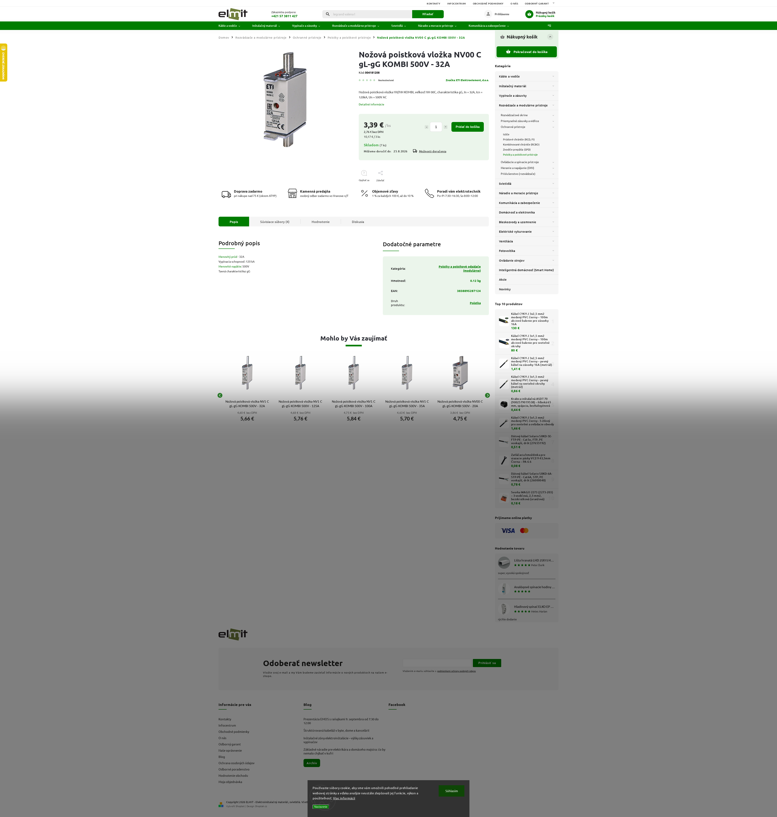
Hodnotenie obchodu (233, 775)
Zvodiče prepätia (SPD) (517, 149)
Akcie (503, 279)
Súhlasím (451, 791)
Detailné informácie (371, 104)
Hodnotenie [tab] (321, 221)
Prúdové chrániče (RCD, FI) (519, 139)
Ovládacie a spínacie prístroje (520, 162)
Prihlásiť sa (487, 663)
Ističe (506, 134)
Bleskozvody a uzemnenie (517, 222)
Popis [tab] (234, 221)
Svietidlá (505, 183)
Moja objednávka (230, 782)
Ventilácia (506, 241)
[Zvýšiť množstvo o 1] (445, 127)
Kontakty (433, 3)
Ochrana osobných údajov (237, 763)
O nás (514, 3)
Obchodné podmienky (488, 3)
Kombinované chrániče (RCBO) (521, 144)
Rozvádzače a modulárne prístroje (523, 105)
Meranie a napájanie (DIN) (517, 168)
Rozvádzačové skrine (514, 115)
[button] (247, 418)
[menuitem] (232, 25)
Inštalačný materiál (512, 86)
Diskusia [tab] (358, 221)
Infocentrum (456, 3)
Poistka (475, 303)
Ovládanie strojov (511, 260)
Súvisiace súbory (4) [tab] (274, 221)
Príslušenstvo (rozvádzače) (518, 173)
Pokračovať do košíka (531, 52)
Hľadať (428, 14)
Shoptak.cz (261, 806)
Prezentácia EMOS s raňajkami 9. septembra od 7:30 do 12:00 (341, 721)
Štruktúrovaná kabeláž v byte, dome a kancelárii (336, 730)
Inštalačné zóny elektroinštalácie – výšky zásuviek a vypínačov (338, 740)
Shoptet (240, 806)
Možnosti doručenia (432, 151)
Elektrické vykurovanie (515, 231)
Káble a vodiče (509, 76)
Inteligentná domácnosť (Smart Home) (526, 270)
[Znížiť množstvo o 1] (426, 127)
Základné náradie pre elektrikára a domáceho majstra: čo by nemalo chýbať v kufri (344, 751)
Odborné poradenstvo (234, 769)
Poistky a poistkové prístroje (520, 154)
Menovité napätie (230, 266)
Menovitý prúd (228, 256)
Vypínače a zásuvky (513, 95)
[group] (247, 395)
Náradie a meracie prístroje (518, 193)
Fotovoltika (507, 251)
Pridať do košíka (468, 126)
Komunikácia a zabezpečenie (519, 203)
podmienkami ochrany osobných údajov (456, 671)
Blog (222, 757)
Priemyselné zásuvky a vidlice (520, 121)
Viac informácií (344, 798)
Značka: (467, 80)
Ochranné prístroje (513, 126)
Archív (312, 763)
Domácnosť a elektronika (517, 212)
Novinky (505, 289)
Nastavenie (320, 806)
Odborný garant (537, 3)
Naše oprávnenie (230, 750)
